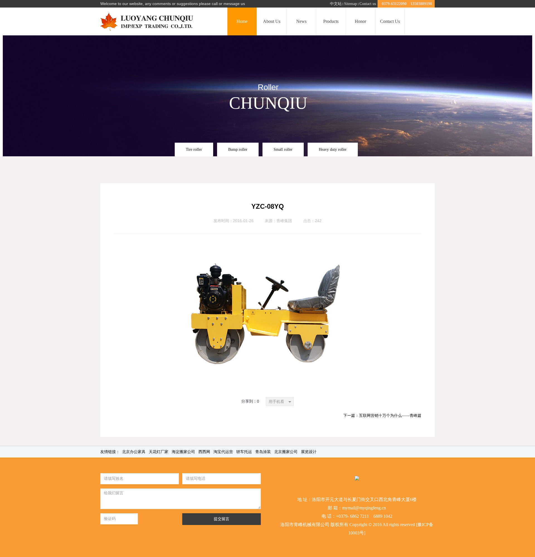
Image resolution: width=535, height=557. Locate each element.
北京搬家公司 (286, 452)
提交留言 (221, 519)
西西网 (204, 452)
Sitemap (350, 4)
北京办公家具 (133, 452)
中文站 (336, 4)
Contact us (367, 4)
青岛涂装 (263, 452)
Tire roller (194, 149)
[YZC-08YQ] (267, 241)
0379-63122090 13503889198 (407, 4)
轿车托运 (244, 452)
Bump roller (237, 149)
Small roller (283, 149)
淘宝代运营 (223, 452)
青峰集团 (284, 221)
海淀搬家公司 (183, 452)
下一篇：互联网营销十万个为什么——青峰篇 (382, 416)
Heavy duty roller (333, 149)
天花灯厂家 (158, 452)
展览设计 (309, 452)
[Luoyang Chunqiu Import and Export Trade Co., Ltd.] (148, 21)
